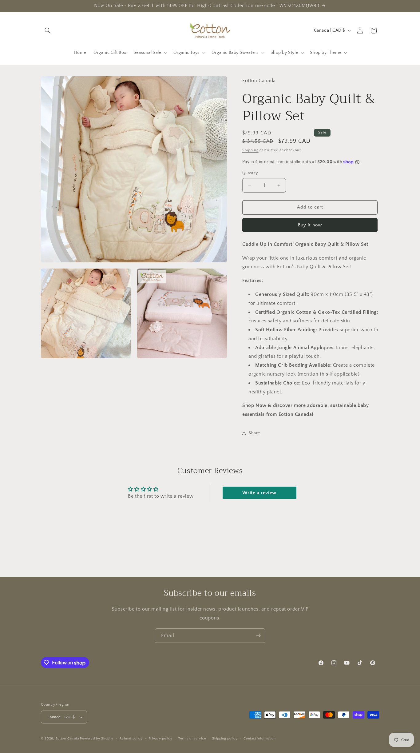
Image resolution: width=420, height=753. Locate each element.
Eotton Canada (67, 739)
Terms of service (192, 738)
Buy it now (310, 225)
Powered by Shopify (96, 739)
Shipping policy (225, 738)
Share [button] (254, 433)
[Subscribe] (258, 635)
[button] (47, 30)
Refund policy (131, 738)
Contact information (259, 738)
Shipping (250, 150)
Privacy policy (160, 738)
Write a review (259, 493)
